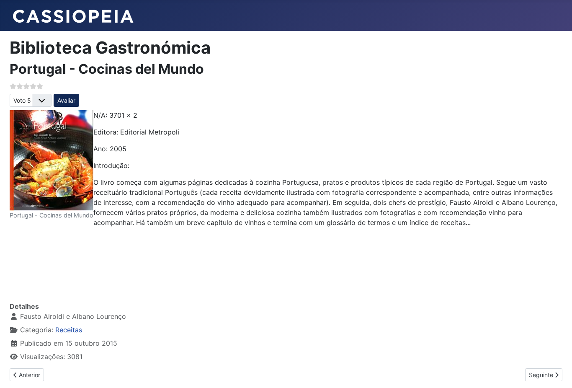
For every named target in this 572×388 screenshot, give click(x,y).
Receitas (68, 330)
